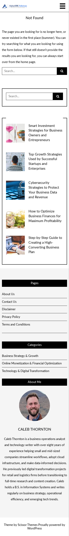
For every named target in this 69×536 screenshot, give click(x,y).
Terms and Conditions (16, 324)
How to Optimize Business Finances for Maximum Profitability (45, 216)
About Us (8, 294)
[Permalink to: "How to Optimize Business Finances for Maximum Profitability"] (15, 218)
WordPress (34, 528)
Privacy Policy (11, 316)
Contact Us (9, 301)
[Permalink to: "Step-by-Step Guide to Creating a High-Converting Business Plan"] (15, 245)
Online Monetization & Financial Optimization (32, 363)
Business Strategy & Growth (20, 355)
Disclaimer (9, 309)
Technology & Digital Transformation (25, 371)
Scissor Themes (28, 524)
